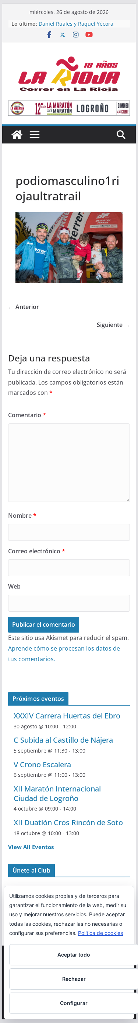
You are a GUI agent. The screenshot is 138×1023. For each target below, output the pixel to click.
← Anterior (23, 307)
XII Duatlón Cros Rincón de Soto (68, 822)
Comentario (27, 415)
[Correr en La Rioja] (17, 134)
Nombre (22, 516)
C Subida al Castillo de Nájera (63, 740)
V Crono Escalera (42, 764)
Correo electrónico (36, 551)
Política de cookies (100, 933)
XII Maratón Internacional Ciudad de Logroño (57, 793)
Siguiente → (113, 325)
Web (14, 586)
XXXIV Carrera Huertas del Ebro (67, 716)
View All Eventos (31, 847)
